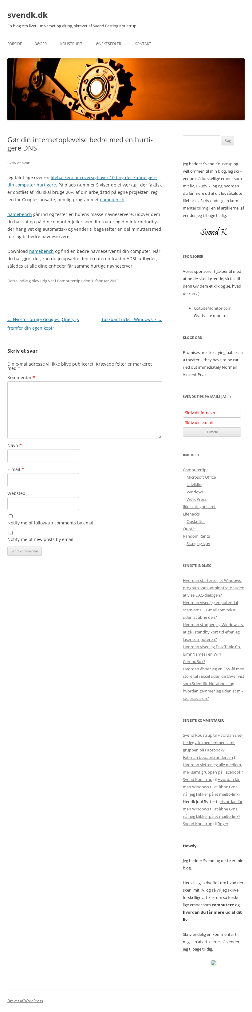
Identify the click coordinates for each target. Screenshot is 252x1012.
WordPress (197, 499)
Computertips (69, 281)
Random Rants (196, 536)
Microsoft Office (201, 477)
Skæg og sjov (198, 543)
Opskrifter (196, 521)
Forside (14, 43)
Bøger (40, 43)
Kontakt (143, 43)
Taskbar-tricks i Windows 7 (131, 319)
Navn (14, 445)
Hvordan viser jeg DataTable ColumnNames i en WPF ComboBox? (212, 654)
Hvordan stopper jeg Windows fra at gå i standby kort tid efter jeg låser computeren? (213, 632)
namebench (112, 199)
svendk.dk (27, 14)
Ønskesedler (108, 43)
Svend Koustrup (197, 735)
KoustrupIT (71, 43)
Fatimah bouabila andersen (208, 757)
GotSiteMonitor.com (212, 308)
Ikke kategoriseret (199, 506)
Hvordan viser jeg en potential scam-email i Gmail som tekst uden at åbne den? (210, 610)
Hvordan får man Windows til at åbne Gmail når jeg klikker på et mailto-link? (211, 787)
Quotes (189, 528)
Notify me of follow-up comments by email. (51, 523)
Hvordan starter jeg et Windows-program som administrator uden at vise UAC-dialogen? (213, 588)
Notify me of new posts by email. (41, 539)
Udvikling (195, 484)
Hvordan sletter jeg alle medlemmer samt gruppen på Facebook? (212, 742)
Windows (195, 492)
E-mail (15, 469)
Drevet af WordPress (25, 1000)
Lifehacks (191, 514)
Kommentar (21, 377)
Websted (16, 493)
